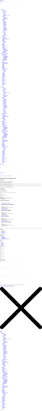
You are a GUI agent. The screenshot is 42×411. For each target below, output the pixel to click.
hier (6, 191)
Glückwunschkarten (6, 134)
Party (1, 61)
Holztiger (5, 14)
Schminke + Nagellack (6, 107)
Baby (1, 114)
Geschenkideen (2, 67)
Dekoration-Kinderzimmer (5, 130)
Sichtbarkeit (5, 22)
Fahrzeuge (5, 13)
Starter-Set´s (5, 32)
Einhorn (3, 79)
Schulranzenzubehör (6, 125)
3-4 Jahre (4, 148)
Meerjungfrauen (4, 81)
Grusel (3, 158)
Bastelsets (5, 94)
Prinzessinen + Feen (4, 83)
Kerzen (3, 143)
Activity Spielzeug (4, 37)
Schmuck (5, 30)
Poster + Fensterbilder (4, 59)
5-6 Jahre (4, 71)
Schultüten (3, 48)
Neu (1, 86)
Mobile (3, 39)
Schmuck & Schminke (4, 28)
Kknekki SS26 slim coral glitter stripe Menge (4, 197)
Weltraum (3, 84)
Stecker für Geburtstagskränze (5, 63)
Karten (3, 132)
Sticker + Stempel (5, 18)
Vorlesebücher (5, 89)
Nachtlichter (3, 40)
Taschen (3, 46)
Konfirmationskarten (6, 57)
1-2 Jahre (4, 70)
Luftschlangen (3, 66)
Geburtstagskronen (4, 62)
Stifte (2, 138)
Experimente (3, 12)
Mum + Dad (3, 152)
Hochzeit (3, 75)
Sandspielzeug (5, 99)
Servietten (3, 142)
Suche (0, 329)
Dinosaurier (3, 156)
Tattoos (4, 31)
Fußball (3, 80)
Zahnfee (3, 73)
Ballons (3, 64)
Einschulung (3, 150)
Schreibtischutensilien (6, 127)
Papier (1, 53)
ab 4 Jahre (5, 27)
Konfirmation (3, 74)
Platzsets (4, 120)
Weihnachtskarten (5, 135)
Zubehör (4, 112)
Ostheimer (5, 93)
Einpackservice (3, 145)
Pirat (2, 160)
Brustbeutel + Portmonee (4, 45)
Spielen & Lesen (2, 9)
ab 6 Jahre (5, 34)
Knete (4, 17)
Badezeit (3, 43)
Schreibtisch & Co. (4, 126)
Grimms (4, 91)
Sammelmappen (5, 49)
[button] (6, 198)
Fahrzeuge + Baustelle (4, 157)
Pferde (3, 82)
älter (4, 72)
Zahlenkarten (5, 58)
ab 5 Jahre (5, 111)
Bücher (3, 87)
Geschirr (4, 119)
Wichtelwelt (3, 36)
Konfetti (3, 65)
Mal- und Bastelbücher (6, 95)
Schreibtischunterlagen (6, 50)
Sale (1, 85)
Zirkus (3, 162)
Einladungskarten (5, 55)
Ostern (3, 68)
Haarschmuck (5, 29)
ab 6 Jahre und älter (5, 105)
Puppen (4, 23)
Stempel (3, 60)
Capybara (3, 78)
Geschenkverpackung (4, 54)
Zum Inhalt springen (2, 0)
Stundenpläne (5, 128)
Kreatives (3, 16)
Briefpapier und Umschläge (5, 131)
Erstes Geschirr (3, 41)
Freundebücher (5, 88)
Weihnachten (3, 77)
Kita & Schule (2, 121)
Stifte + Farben (5, 96)
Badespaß (5, 21)
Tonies (3, 109)
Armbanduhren (5, 106)
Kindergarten (3, 151)
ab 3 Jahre (5, 104)
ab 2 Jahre (5, 26)
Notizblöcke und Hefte (4, 136)
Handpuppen (5, 101)
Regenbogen (3, 161)
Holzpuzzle (5, 25)
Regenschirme (3, 52)
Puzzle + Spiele (3, 102)
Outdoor (3, 20)
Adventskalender (4, 76)
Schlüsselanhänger (4, 129)
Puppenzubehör (5, 24)
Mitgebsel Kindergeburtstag (5, 146)
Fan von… (2, 155)
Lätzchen (4, 42)
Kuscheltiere (3, 19)
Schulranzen (3, 47)
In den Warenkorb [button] (3, 224)
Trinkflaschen (3, 122)
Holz (2, 90)
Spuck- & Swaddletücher (4, 38)
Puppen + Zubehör (4, 100)
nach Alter (3, 147)
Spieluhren (3, 117)
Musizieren (3, 97)
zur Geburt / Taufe (4, 69)
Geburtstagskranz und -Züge (5, 140)
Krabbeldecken (3, 115)
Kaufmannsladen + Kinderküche (7, 92)
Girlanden (3, 141)
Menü (1, 331)
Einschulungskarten (6, 133)
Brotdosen (3, 44)
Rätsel (4, 11)
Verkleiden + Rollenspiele (4, 35)
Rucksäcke (3, 124)
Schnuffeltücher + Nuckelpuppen (5, 116)
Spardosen (3, 153)
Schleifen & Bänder (4, 137)
